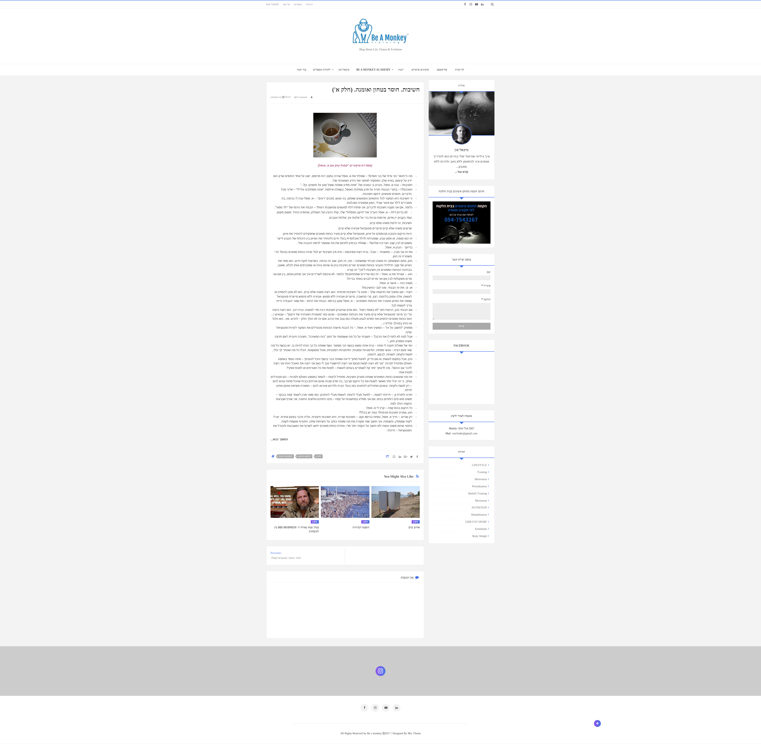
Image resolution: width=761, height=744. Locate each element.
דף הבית (309, 4)
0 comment (301, 97)
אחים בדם (414, 527)
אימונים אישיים (420, 69)
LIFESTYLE (479, 465)
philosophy (286, 456)
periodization (479, 486)
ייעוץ (401, 69)
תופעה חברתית (361, 527)
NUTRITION (479, 507)
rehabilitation (479, 514)
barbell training (477, 493)
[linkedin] (482, 4)
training (482, 472)
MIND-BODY (304, 456)
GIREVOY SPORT (476, 521)
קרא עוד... (461, 171)
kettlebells (481, 529)
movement (481, 500)
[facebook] (465, 4)
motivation (481, 479)
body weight (479, 536)
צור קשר (286, 4)
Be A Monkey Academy (373, 69)
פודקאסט (442, 69)
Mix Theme (414, 733)
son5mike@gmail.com (464, 433)
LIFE (318, 456)
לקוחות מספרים (322, 69)
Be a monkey (374, 733)
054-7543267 (272, 4)
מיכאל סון (298, 4)
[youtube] (476, 4)
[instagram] (470, 4)
